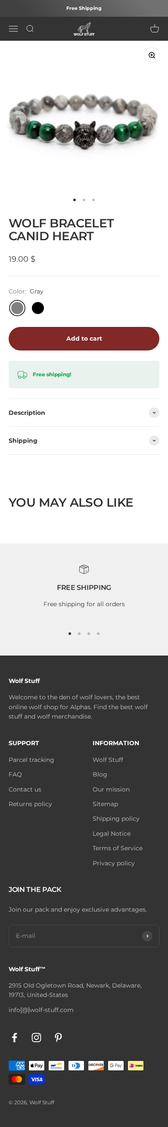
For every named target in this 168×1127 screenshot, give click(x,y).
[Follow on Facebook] (14, 1037)
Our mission (111, 789)
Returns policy (30, 804)
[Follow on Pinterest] (58, 1037)
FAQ (15, 774)
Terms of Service (118, 848)
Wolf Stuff (108, 760)
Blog (100, 774)
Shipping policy (116, 818)
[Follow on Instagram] (36, 1037)
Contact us (25, 789)
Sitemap (105, 804)
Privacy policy (114, 863)
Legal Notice (112, 833)
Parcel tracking (31, 760)
